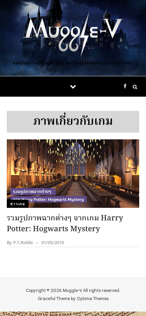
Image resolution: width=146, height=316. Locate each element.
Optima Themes (93, 298)
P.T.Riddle (23, 242)
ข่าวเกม (17, 203)
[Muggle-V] (73, 34)
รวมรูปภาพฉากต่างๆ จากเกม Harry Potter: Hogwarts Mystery (65, 224)
